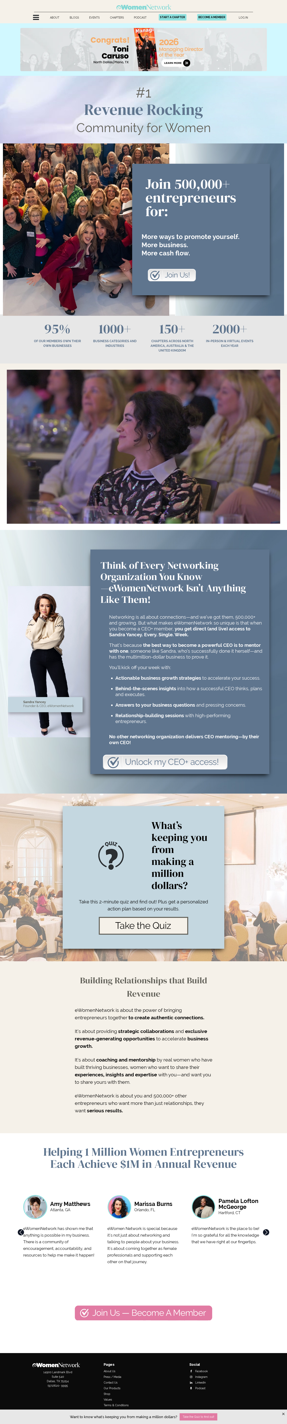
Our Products (112, 1388)
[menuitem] (55, 17)
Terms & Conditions (116, 1405)
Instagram (201, 1376)
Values (108, 1399)
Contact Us (111, 1382)
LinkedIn (200, 1382)
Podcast (199, 1388)
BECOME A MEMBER (211, 17)
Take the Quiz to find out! (198, 1416)
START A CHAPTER (172, 17)
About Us (109, 1371)
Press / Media (112, 1376)
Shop (107, 1393)
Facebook (201, 1371)
